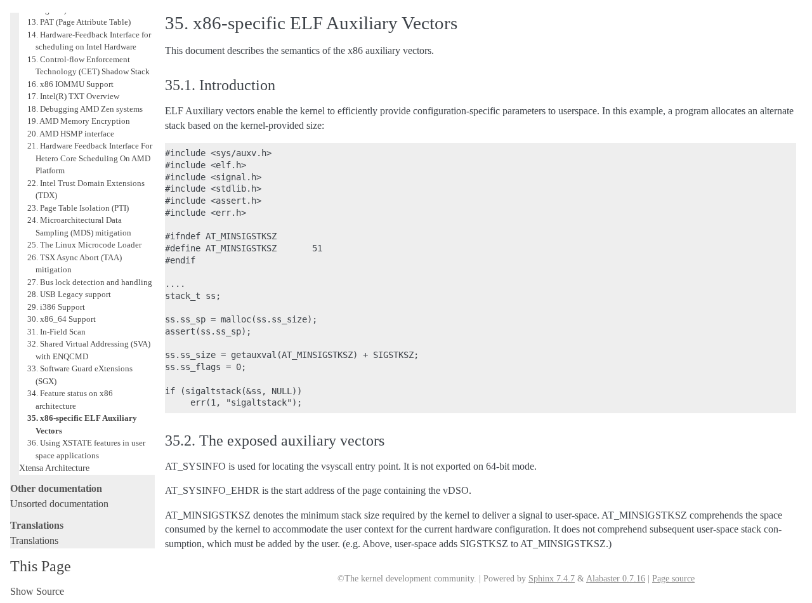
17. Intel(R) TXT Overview (73, 96)
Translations (34, 540)
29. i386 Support (56, 307)
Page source (673, 578)
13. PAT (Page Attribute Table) (79, 22)
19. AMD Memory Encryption (78, 121)
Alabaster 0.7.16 (615, 578)
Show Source (37, 591)
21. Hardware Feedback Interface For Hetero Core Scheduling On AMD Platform (89, 158)
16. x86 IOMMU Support (70, 84)
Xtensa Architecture (54, 468)
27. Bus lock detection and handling (89, 282)
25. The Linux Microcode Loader (84, 244)
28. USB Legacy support (69, 294)
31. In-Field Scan (56, 331)
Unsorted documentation (59, 503)
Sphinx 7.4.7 (551, 578)
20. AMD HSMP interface (70, 133)
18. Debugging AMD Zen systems (85, 109)
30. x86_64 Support (61, 319)
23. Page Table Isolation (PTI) (78, 208)
